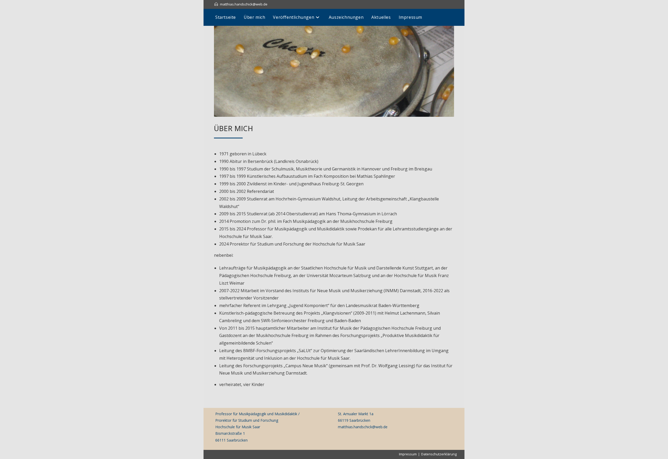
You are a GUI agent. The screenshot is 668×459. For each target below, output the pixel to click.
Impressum (408, 454)
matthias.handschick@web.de (243, 4)
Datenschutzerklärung (439, 454)
